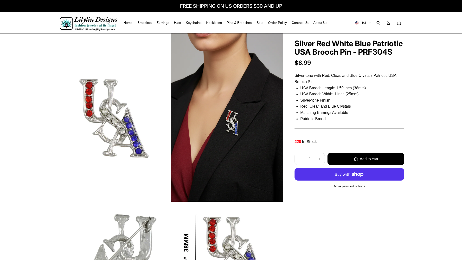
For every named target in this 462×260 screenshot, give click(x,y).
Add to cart (369, 159)
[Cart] (399, 23)
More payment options (349, 186)
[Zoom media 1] (114, 117)
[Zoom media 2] (227, 117)
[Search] (378, 23)
